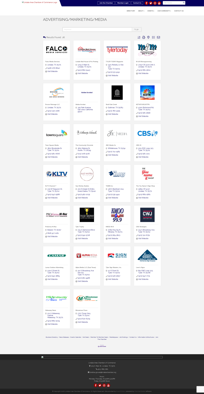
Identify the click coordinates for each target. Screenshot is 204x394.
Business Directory (52, 337)
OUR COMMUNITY (163, 11)
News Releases (64, 337)
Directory (131, 11)
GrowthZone (120, 391)
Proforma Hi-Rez (51, 227)
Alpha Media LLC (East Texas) (86, 267)
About (140, 11)
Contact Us (178, 11)
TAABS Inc (109, 186)
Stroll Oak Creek (111, 104)
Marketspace (114, 337)
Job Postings (123, 337)
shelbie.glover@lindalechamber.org (102, 372)
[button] (44, 37)
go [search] (137, 29)
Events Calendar (75, 337)
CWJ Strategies (141, 227)
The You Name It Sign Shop (145, 186)
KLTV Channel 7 (50, 186)
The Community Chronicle (84, 145)
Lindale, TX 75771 (103, 366)
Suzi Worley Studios (82, 186)
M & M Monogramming (144, 61)
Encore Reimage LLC (52, 104)
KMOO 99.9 (110, 227)
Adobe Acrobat (80, 104)
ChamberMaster (139, 391)
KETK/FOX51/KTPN (142, 104)
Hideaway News (50, 310)
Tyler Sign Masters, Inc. (114, 267)
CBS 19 (138, 145)
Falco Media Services (52, 61)
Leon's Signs (140, 267)
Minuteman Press (81, 310)
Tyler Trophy (80, 227)
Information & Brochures (146, 337)
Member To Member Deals (99, 337)
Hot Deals (86, 337)
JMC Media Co (111, 145)
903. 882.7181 (102, 369)
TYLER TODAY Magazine (114, 61)
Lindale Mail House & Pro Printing (87, 61)
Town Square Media (52, 145)
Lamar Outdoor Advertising (54, 267)
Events (150, 11)
